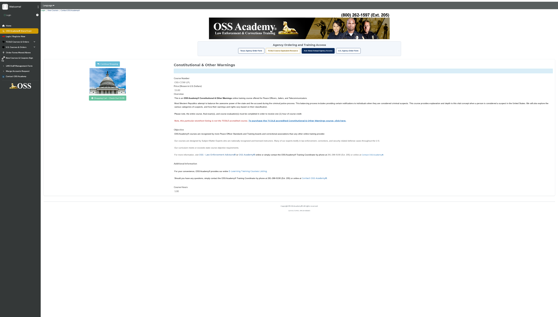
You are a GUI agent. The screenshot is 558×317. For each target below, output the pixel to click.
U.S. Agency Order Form (348, 51)
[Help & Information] (37, 15)
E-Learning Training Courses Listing (248, 171)
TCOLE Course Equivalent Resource (283, 51)
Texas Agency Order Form (251, 51)
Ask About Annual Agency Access (318, 51)
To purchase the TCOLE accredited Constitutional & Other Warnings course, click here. (297, 120)
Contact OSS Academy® (70, 10)
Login (43, 10)
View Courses (52, 10)
